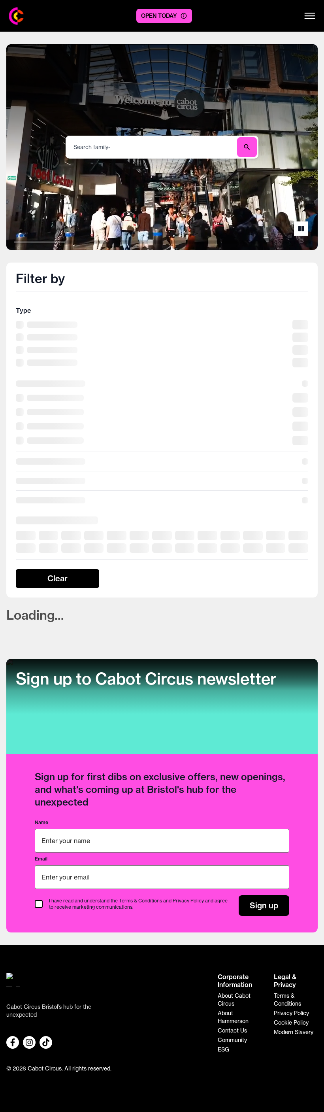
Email (41, 859)
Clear (57, 578)
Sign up (264, 905)
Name (41, 822)
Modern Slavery (293, 1032)
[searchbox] (152, 147)
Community (232, 1040)
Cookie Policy (291, 1022)
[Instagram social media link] (29, 1042)
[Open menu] (310, 16)
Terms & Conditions (140, 901)
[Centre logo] (16, 16)
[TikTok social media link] (46, 1042)
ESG (223, 1049)
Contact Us (232, 1030)
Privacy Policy (188, 901)
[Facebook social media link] (12, 1042)
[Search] (247, 147)
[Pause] (301, 228)
